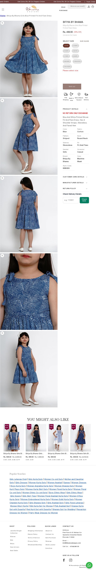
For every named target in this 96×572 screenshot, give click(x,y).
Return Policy (32, 534)
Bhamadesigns (75, 565)
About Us (49, 530)
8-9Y (75, 56)
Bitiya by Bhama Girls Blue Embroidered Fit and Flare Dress (80, 454)
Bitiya (12, 543)
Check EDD (84, 200)
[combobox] (77, 6)
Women (13, 536)
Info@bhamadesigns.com (72, 543)
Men (11, 540)
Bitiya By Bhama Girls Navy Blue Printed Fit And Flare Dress (35, 454)
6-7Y (75, 51)
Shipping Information (35, 530)
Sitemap (49, 541)
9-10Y (67, 61)
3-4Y (66, 45)
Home (2, 16)
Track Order (90, 2)
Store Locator (50, 544)
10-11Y (77, 61)
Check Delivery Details (72, 194)
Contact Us (50, 534)
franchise (49, 548)
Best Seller (14, 550)
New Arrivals (14, 547)
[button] (3, 6)
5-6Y (66, 51)
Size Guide (84, 41)
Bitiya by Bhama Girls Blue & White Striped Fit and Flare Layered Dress (58, 454)
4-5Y (75, 45)
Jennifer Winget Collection (16, 532)
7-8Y (66, 56)
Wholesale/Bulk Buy (35, 544)
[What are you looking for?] (84, 6)
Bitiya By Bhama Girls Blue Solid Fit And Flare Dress (14, 454)
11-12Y (67, 66)
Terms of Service (34, 537)
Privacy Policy (33, 541)
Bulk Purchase (51, 537)
